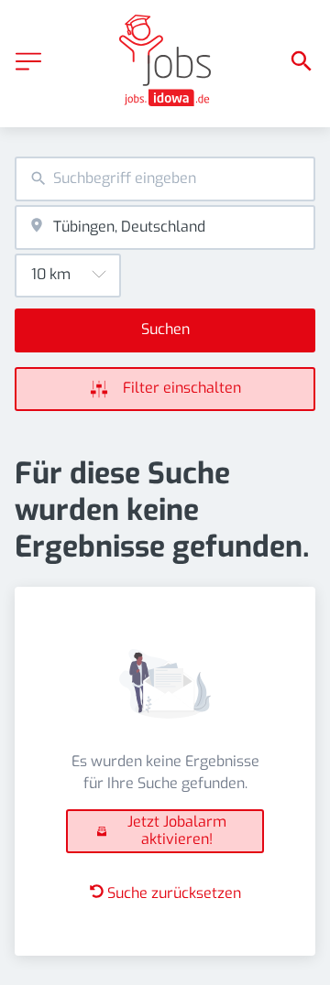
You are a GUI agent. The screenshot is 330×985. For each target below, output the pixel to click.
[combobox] (165, 179)
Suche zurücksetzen (174, 893)
